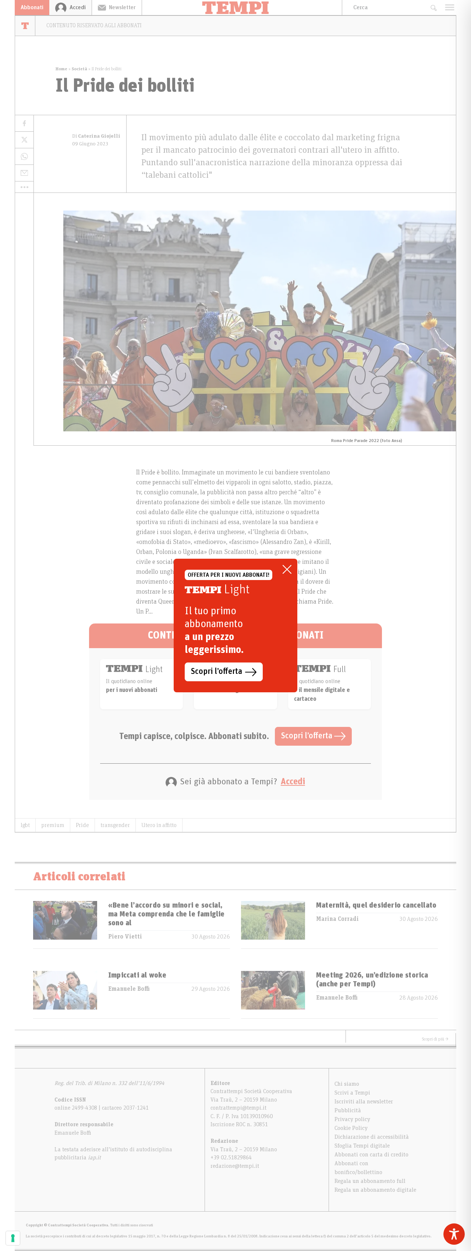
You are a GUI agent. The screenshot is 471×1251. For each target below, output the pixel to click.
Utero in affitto (159, 825)
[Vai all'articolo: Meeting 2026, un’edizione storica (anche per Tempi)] (273, 994)
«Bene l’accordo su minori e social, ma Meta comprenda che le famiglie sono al (166, 914)
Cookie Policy (351, 1128)
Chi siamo (346, 1084)
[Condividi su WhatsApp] (24, 156)
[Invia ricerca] (433, 7)
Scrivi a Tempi (352, 1093)
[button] (24, 186)
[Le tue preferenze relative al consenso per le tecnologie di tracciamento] (13, 1238)
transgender (115, 825)
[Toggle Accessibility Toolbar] (454, 1234)
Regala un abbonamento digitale (375, 1190)
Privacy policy (352, 1119)
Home (61, 69)
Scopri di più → (435, 1039)
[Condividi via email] (24, 173)
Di (96, 136)
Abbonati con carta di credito (371, 1155)
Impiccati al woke (137, 975)
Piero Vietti (125, 937)
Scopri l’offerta (307, 736)
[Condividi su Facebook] (24, 123)
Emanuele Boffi (129, 989)
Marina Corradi (337, 919)
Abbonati (32, 7)
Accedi (293, 781)
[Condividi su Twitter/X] (24, 140)
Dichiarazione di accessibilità (371, 1137)
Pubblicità (347, 1110)
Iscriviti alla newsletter (363, 1102)
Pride (82, 825)
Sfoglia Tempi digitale (362, 1146)
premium (52, 825)
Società (79, 69)
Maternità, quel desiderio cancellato (376, 905)
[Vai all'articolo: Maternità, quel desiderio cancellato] (273, 924)
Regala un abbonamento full (370, 1181)
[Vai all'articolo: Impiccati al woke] (65, 994)
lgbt (25, 825)
